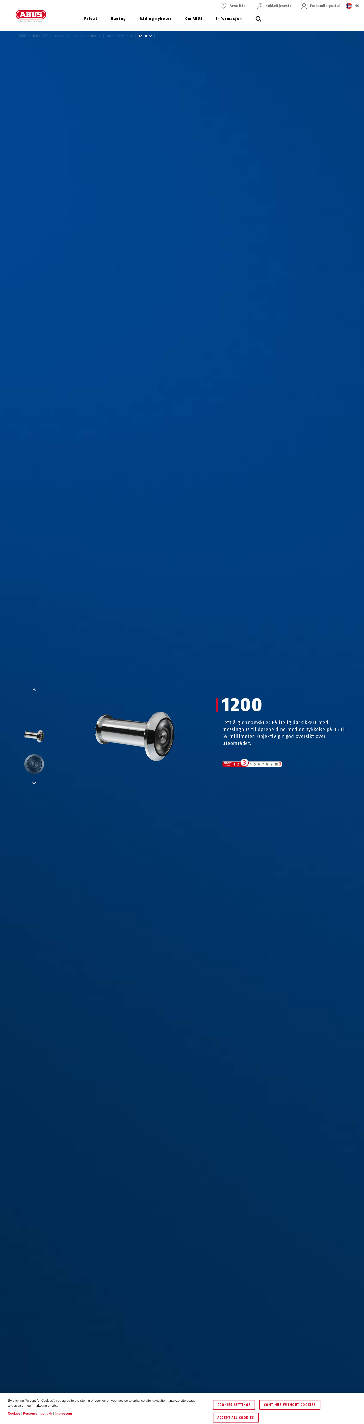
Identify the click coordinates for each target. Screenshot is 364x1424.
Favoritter (238, 6)
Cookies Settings (234, 1405)
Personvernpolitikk (37, 1413)
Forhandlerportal (325, 6)
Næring (118, 19)
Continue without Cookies (290, 1405)
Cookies (14, 1413)
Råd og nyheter (156, 19)
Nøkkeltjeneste (278, 6)
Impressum (63, 1413)
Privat (90, 19)
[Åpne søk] (258, 21)
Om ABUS (194, 19)
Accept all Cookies (235, 1418)
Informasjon (229, 19)
